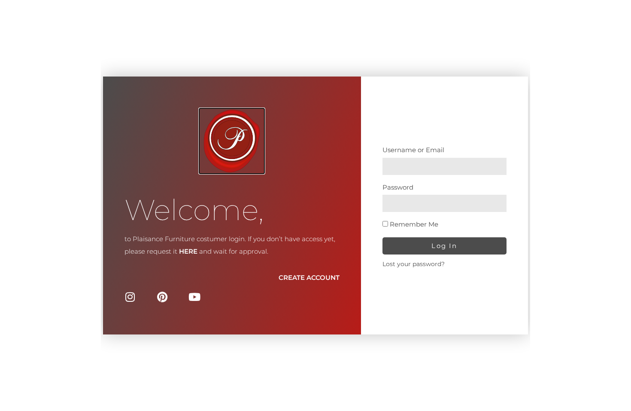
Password (397, 187)
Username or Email (413, 150)
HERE (188, 251)
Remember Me (413, 224)
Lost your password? (413, 264)
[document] (315, 205)
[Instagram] (129, 296)
